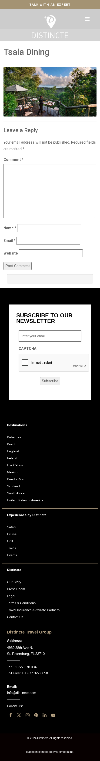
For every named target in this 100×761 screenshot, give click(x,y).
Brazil (11, 444)
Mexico (12, 472)
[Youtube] (53, 715)
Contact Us (15, 617)
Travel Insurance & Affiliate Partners (33, 610)
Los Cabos (15, 465)
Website (10, 253)
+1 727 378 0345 (25, 667)
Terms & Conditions (21, 603)
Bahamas (14, 437)
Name (9, 228)
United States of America (25, 500)
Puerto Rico (15, 479)
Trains (11, 548)
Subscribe (50, 381)
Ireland (12, 458)
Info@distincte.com (21, 693)
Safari (11, 527)
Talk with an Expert (50, 4)
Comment (13, 159)
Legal (11, 596)
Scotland (13, 486)
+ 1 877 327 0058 (35, 673)
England (13, 451)
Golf (10, 541)
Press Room (16, 589)
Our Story (14, 582)
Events (12, 555)
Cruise (12, 534)
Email (9, 240)
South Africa (16, 493)
